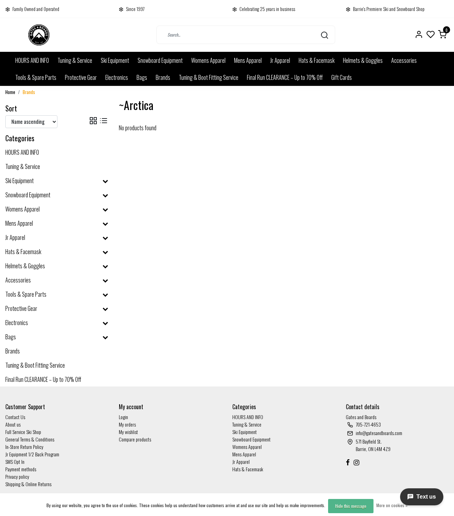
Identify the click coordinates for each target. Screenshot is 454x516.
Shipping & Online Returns (28, 484)
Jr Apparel (280, 60)
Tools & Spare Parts (35, 77)
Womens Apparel (208, 60)
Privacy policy (17, 476)
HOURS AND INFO (32, 60)
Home (10, 92)
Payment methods (20, 469)
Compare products (135, 439)
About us (13, 424)
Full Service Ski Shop (23, 431)
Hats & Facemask (316, 60)
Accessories (404, 60)
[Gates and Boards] (38, 34)
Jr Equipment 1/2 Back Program (32, 454)
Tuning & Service (74, 60)
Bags (142, 77)
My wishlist (128, 431)
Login (123, 417)
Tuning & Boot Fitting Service (208, 77)
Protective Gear (81, 77)
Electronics (116, 77)
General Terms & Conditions (29, 439)
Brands (163, 77)
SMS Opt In (14, 461)
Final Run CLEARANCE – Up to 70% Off (285, 77)
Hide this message (350, 506)
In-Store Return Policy (24, 446)
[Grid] (93, 120)
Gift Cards (341, 77)
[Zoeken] (324, 35)
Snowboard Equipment (160, 60)
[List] (103, 120)
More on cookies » (392, 505)
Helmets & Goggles (363, 60)
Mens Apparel (248, 60)
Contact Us (15, 417)
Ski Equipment (115, 60)
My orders (127, 424)
